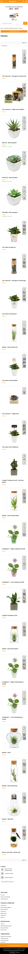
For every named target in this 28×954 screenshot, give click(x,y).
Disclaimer (3, 942)
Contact (2, 923)
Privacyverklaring (4, 940)
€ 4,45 (3, 518)
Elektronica (3, 911)
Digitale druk (3, 913)
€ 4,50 (3, 617)
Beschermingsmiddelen (6, 907)
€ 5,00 (3, 754)
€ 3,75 (3, 416)
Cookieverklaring (4, 938)
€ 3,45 (3, 349)
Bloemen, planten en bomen (11, 28)
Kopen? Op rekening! (5, 897)
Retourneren (3, 929)
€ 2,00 (3, 78)
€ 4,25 (3, 484)
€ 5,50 (3, 854)
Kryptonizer (3, 915)
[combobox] (12, 23)
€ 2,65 (3, 249)
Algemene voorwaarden (6, 936)
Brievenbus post (4, 909)
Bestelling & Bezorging (6, 925)
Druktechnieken (4, 899)
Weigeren (18, 952)
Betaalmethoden (4, 927)
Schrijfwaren (3, 905)
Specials (2, 917)
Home (2, 28)
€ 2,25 (3, 111)
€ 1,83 (3, 145)
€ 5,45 (3, 788)
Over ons (3, 895)
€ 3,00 (3, 283)
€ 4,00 (3, 449)
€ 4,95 (3, 651)
